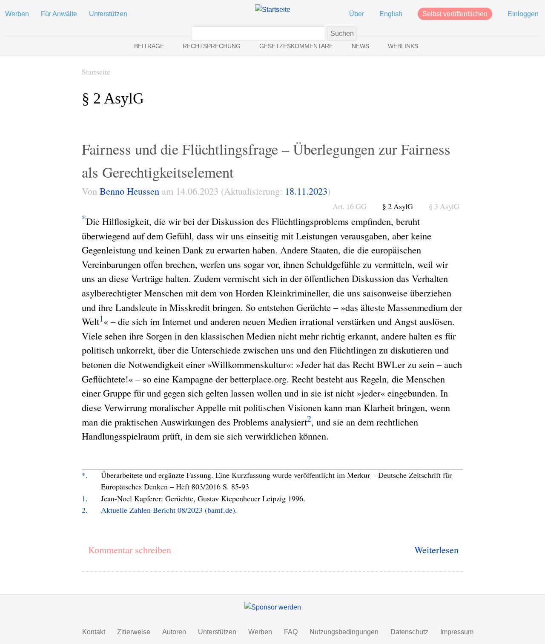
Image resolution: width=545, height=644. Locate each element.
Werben (17, 13)
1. (85, 498)
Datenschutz (409, 631)
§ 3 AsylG (444, 206)
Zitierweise (133, 631)
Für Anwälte (59, 13)
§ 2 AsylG (397, 206)
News (360, 46)
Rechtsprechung (212, 46)
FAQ (291, 631)
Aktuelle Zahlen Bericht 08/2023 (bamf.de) (168, 510)
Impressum (456, 631)
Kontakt (93, 631)
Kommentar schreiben (129, 549)
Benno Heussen (129, 190)
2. (85, 510)
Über (356, 13)
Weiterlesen (436, 549)
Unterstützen (108, 13)
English (390, 13)
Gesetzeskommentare (296, 46)
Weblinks (403, 46)
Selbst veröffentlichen (455, 13)
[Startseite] (272, 9)
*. (85, 475)
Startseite (96, 71)
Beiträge (149, 46)
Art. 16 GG (350, 206)
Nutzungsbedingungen (344, 631)
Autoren (174, 631)
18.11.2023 (306, 190)
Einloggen (523, 13)
